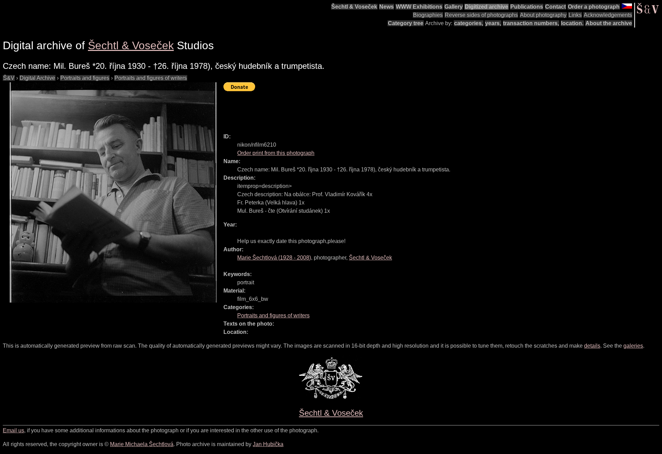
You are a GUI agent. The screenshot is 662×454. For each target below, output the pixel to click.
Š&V (8, 78)
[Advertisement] (348, 109)
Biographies (428, 15)
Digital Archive (37, 78)
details (592, 346)
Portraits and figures (84, 78)
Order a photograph (594, 7)
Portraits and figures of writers (150, 78)
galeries (633, 346)
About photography (543, 15)
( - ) (274, 258)
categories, (468, 23)
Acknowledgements (608, 15)
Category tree (405, 23)
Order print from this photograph (275, 153)
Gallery (453, 7)
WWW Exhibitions (419, 7)
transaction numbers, (531, 23)
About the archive (608, 23)
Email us (13, 430)
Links (575, 15)
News (386, 7)
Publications (526, 7)
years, (493, 23)
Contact (555, 7)
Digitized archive (486, 7)
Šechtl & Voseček (354, 7)
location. (572, 23)
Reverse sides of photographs (481, 15)
